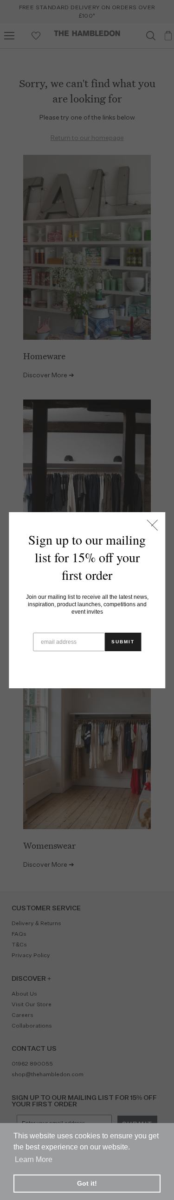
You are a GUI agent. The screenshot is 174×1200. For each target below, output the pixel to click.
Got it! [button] (87, 1183)
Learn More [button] (33, 1159)
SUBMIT (123, 641)
